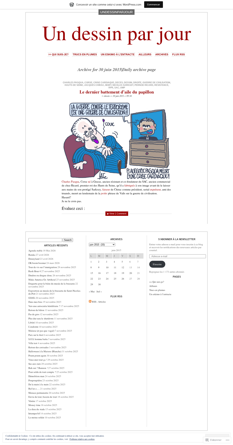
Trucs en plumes (85, 54)
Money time (34, 405)
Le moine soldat (36, 417)
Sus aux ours (34, 363)
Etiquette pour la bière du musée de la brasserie (51, 283)
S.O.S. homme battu (38, 339)
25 (115, 278)
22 (91, 278)
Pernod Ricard (144, 85)
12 (123, 267)
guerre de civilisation (156, 82)
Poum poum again (37, 355)
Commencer (153, 4)
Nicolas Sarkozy (122, 85)
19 (123, 273)
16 (99, 273)
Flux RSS (178, 54)
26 (123, 278)
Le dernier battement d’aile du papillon (117, 92)
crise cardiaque (103, 82)
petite (104, 193)
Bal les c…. (34, 388)
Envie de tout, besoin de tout (42, 396)
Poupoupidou (35, 380)
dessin (128, 82)
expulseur (155, 189)
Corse (88, 82)
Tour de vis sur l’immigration (42, 267)
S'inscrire (157, 264)
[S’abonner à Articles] (90, 301)
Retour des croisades (38, 347)
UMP (122, 87)
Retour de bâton (36, 310)
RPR (110, 87)
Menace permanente (38, 392)
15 (91, 273)
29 (91, 284)
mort (108, 85)
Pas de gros (33, 314)
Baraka (31, 254)
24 (107, 278)
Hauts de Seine (74, 85)
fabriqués (129, 185)
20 (130, 273)
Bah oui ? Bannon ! (38, 368)
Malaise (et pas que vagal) (41, 330)
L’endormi (33, 326)
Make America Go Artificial (42, 279)
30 (99, 284)
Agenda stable (35, 250)
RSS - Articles (99, 301)
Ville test (32, 343)
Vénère (31, 401)
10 (107, 267)
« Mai (92, 291)
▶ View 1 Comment (116, 213)
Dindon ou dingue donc (40, 275)
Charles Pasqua (73, 82)
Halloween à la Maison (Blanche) (44, 351)
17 (107, 273)
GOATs (31, 297)
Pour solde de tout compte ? (42, 372)
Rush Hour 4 (34, 271)
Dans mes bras (35, 301)
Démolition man (36, 376)
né (89, 181)
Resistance (161, 85)
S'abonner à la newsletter (176, 239)
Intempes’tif (34, 413)
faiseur (106, 189)
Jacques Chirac (94, 85)
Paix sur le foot (35, 335)
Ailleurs (145, 54)
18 (115, 273)
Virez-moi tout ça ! (37, 359)
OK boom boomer (37, 263)
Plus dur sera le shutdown (41, 318)
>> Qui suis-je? (58, 54)
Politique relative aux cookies (82, 439)
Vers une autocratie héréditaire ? (44, 306)
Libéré (31, 322)
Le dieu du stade (36, 409)
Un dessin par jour (116, 32)
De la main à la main (38, 384)
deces (119, 82)
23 (99, 278)
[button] (116, 141)
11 (115, 267)
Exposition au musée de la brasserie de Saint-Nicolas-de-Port (54, 292)
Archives (161, 54)
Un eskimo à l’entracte (118, 54)
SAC (116, 87)
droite (137, 82)
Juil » (99, 291)
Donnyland (34, 258)
